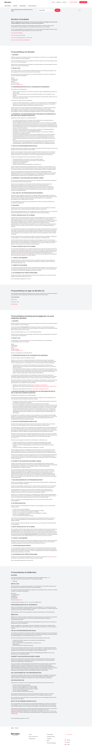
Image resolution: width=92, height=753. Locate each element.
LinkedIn (68, 742)
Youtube (68, 744)
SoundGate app (14, 304)
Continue (57, 10)
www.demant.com (14, 437)
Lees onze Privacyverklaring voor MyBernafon (20, 39)
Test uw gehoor (83, 2)
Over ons (30, 734)
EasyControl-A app (15, 301)
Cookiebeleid (49, 738)
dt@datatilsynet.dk (15, 712)
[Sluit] (79, 10)
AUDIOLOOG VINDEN (73, 2)
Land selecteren (69, 734)
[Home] (8, 2)
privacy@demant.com (18, 84)
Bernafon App (14, 299)
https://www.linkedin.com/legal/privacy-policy (39, 388)
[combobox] (44, 10)
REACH (48, 740)
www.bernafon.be (50, 556)
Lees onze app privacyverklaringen (18, 35)
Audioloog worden (32, 738)
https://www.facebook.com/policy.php (39, 385)
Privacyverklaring (50, 734)
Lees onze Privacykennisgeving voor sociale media (21, 37)
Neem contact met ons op (33, 736)
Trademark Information (51, 736)
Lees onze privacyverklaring (17, 32)
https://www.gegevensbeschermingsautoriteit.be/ (42, 535)
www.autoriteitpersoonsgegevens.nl (19, 255)
